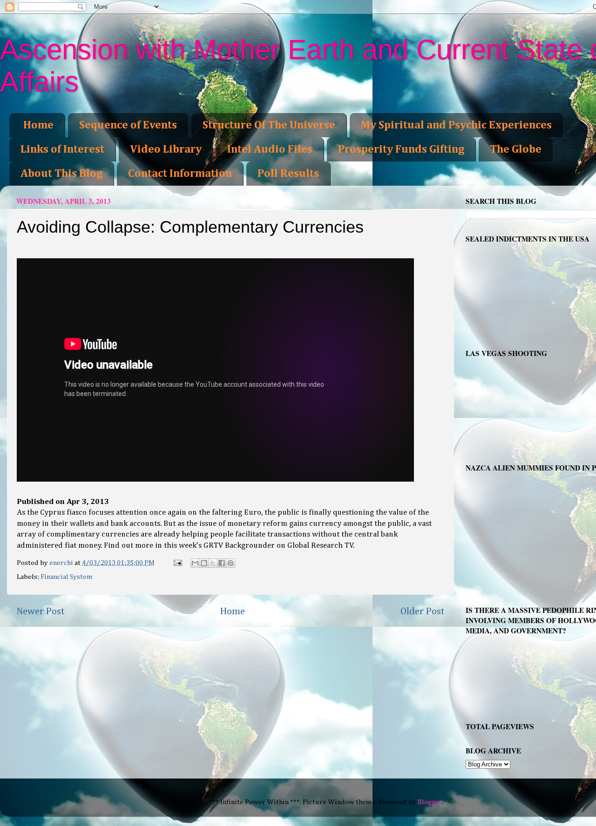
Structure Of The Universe (269, 125)
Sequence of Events (128, 125)
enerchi (61, 562)
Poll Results (288, 173)
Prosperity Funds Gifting (401, 149)
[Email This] (195, 563)
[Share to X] (212, 563)
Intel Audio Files (269, 149)
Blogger (430, 802)
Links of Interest (62, 149)
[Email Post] (177, 562)
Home (38, 125)
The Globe (516, 149)
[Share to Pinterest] (230, 563)
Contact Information (180, 173)
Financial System (67, 576)
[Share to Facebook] (221, 563)
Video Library (166, 149)
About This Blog (61, 173)
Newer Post (40, 611)
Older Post (422, 611)
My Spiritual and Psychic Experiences (456, 125)
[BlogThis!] (204, 563)
